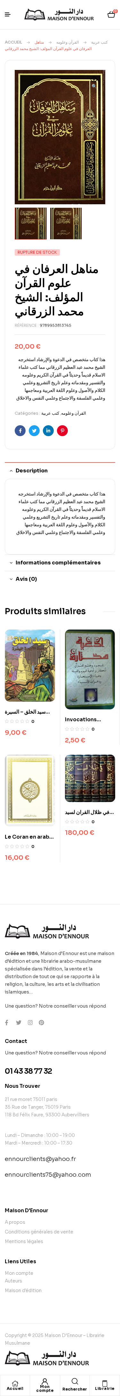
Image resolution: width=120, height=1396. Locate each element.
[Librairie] (104, 1383)
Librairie (105, 1388)
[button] (94, 83)
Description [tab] (32, 470)
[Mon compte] (45, 1381)
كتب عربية (99, 42)
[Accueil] (15, 1383)
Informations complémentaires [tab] (58, 562)
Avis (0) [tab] (26, 579)
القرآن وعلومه (67, 42)
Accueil (13, 42)
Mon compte (44, 1388)
